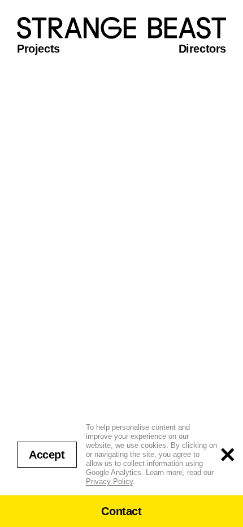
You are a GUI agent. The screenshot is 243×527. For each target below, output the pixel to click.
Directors (202, 48)
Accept (47, 454)
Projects (38, 48)
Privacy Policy (109, 481)
